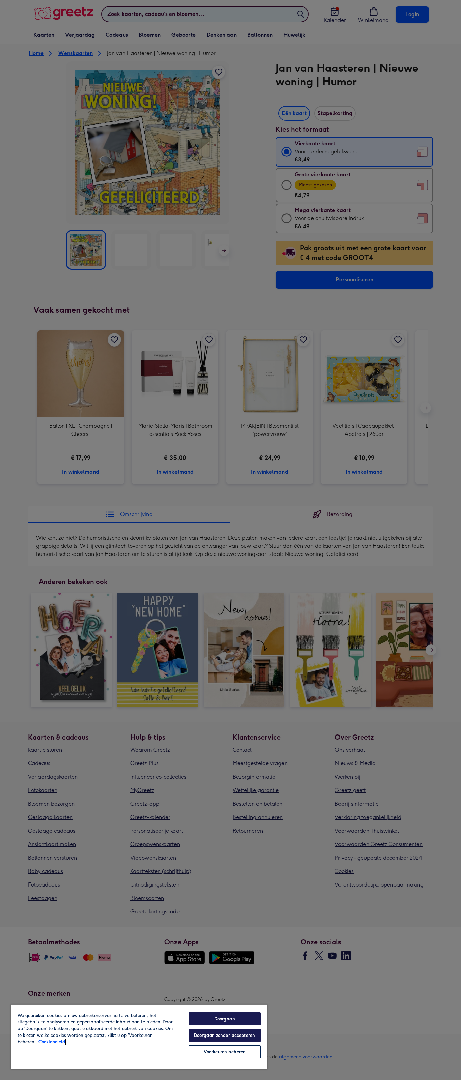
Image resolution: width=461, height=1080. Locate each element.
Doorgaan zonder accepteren (224, 1035)
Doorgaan (224, 1018)
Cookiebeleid (51, 1041)
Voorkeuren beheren (225, 1051)
